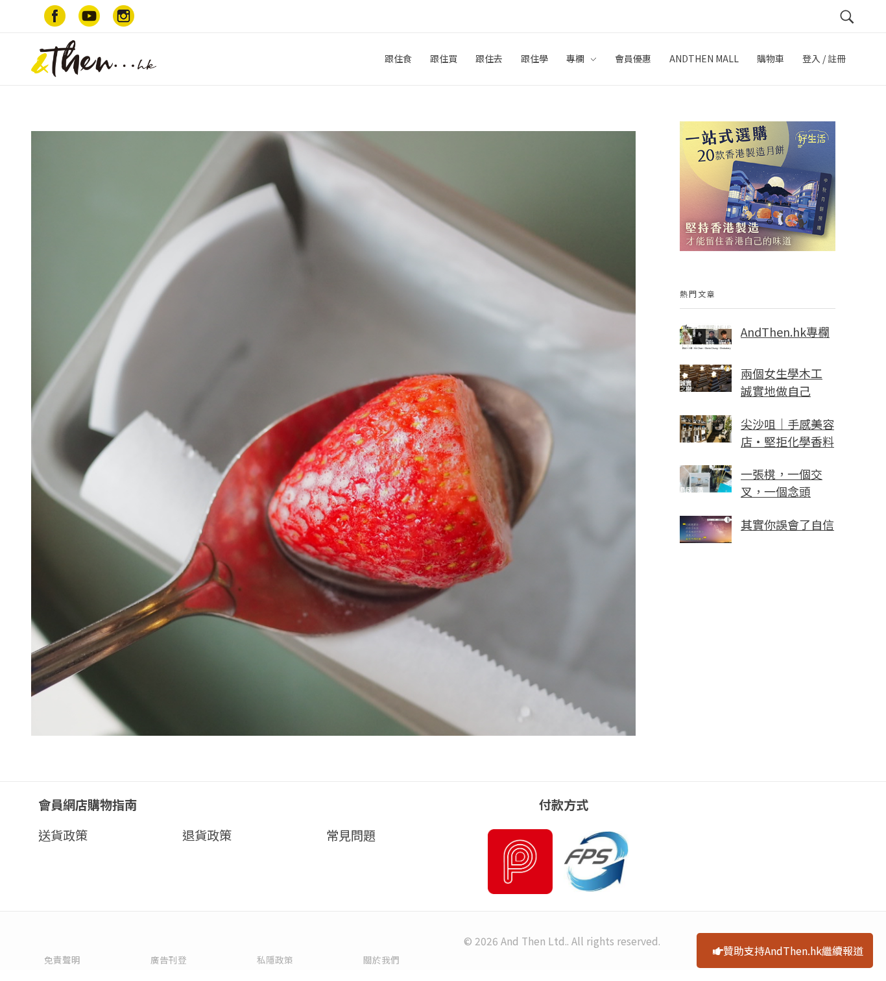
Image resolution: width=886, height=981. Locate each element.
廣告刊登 (168, 959)
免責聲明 (62, 959)
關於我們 (381, 959)
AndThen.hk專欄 (785, 331)
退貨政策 (207, 835)
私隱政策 (275, 959)
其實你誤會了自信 (787, 524)
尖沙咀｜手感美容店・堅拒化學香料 (787, 432)
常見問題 (351, 835)
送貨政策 (63, 835)
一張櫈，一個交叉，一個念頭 (781, 482)
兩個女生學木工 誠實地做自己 (781, 382)
